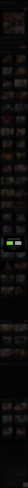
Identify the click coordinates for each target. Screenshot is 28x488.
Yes (10, 243)
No (18, 243)
